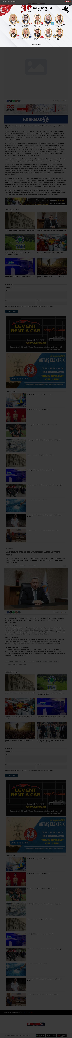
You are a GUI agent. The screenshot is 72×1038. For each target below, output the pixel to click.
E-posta (39, 300)
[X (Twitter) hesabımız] (26, 1012)
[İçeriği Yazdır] (19, 101)
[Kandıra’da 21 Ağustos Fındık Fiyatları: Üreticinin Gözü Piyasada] (52, 266)
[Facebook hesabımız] (24, 1012)
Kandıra (39, 661)
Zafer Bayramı (23, 664)
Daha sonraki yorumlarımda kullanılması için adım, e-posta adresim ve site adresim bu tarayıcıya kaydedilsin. (29, 306)
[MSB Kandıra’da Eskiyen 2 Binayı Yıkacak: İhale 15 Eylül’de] (20, 220)
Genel (65, 33)
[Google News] (62, 101)
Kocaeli (56, 661)
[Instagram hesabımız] (29, 1012)
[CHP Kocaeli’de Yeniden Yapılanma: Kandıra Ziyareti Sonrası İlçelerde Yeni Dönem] (52, 730)
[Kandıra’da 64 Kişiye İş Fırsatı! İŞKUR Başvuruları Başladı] (16, 406)
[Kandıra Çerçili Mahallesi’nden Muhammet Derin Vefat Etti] (16, 481)
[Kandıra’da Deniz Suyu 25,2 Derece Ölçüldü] (16, 511)
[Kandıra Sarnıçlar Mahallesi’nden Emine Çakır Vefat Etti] (20, 266)
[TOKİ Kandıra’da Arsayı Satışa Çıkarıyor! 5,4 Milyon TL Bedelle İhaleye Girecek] (20, 242)
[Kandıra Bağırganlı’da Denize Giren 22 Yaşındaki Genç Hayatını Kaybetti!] (16, 451)
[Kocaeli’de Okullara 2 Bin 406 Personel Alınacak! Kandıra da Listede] (16, 541)
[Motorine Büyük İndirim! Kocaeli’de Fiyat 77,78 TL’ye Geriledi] (52, 242)
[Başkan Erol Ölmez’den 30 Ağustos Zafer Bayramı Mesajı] (52, 220)
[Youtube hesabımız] (31, 1012)
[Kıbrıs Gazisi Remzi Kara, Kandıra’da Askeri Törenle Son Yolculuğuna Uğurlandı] (16, 496)
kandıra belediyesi (47, 661)
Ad (6, 300)
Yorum (7, 290)
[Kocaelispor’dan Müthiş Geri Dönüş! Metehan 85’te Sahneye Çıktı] (16, 436)
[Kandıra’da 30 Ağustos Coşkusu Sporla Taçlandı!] (16, 421)
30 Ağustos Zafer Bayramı (12, 661)
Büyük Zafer (23, 661)
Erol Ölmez (31, 661)
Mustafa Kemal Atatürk (12, 664)
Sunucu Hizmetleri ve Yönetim (23, 1035)
